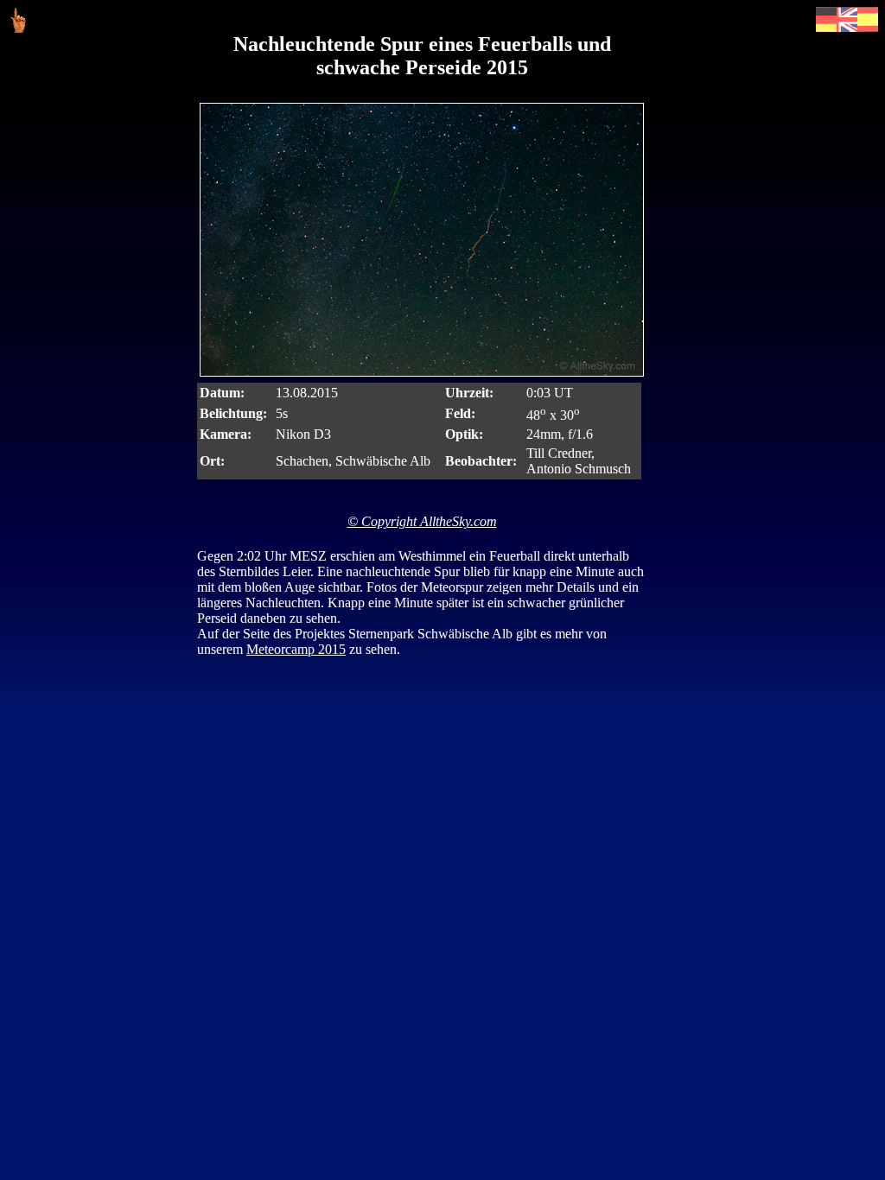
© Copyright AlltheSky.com (422, 521)
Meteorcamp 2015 (296, 649)
